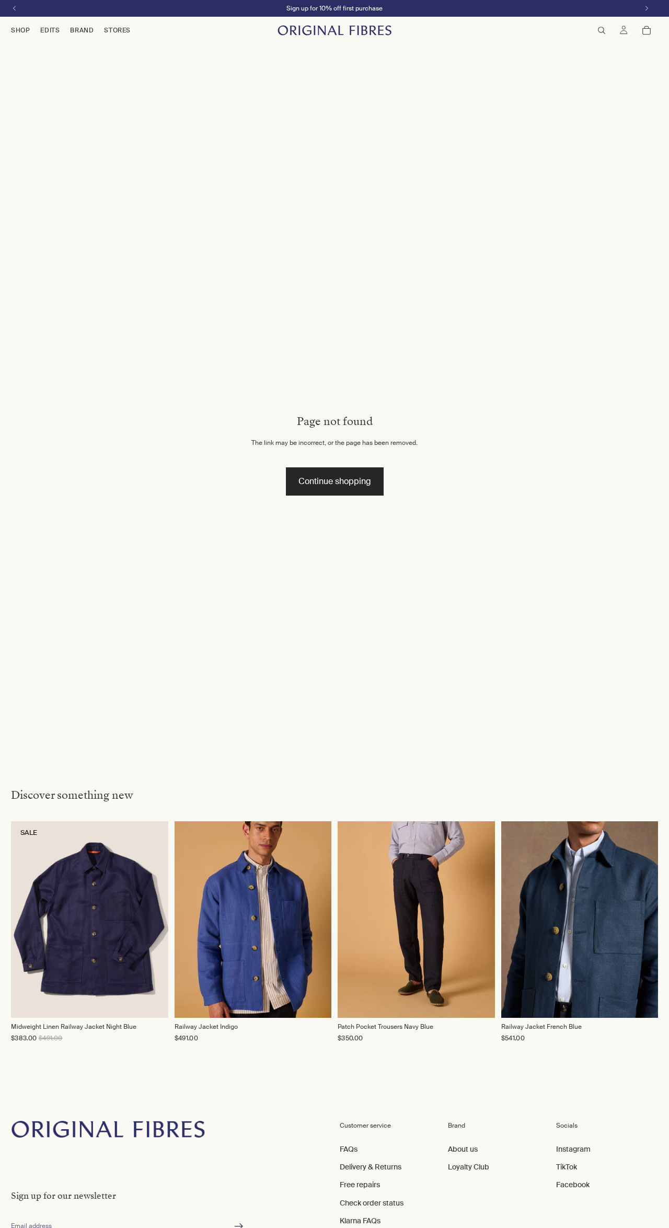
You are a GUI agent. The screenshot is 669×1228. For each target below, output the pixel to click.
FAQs (348, 1148)
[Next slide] (312, 919)
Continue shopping (334, 481)
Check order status (371, 1202)
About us (463, 1148)
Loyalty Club (468, 1167)
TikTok (566, 1167)
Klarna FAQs (360, 1220)
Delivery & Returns (370, 1167)
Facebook (573, 1184)
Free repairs (360, 1184)
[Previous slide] (193, 919)
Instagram (573, 1148)
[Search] (601, 30)
